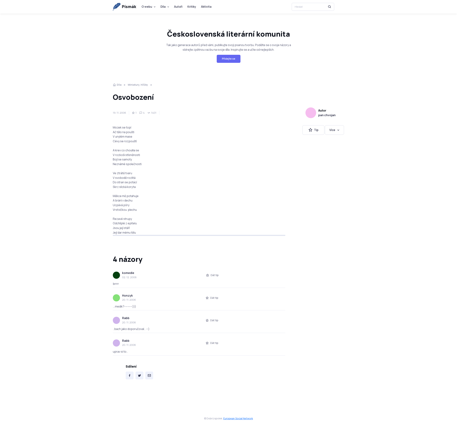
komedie (128, 273)
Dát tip (215, 275)
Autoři (178, 7)
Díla (163, 7)
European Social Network (238, 418)
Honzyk (127, 295)
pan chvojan (327, 115)
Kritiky (191, 7)
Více (332, 130)
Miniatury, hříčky (138, 84)
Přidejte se (228, 58)
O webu (147, 7)
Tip (316, 130)
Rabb (125, 318)
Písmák (129, 6)
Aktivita (206, 7)
